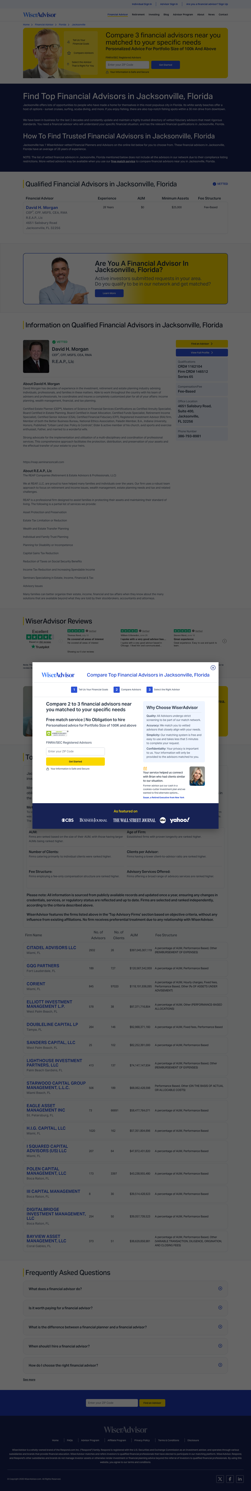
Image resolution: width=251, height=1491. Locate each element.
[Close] (213, 667)
